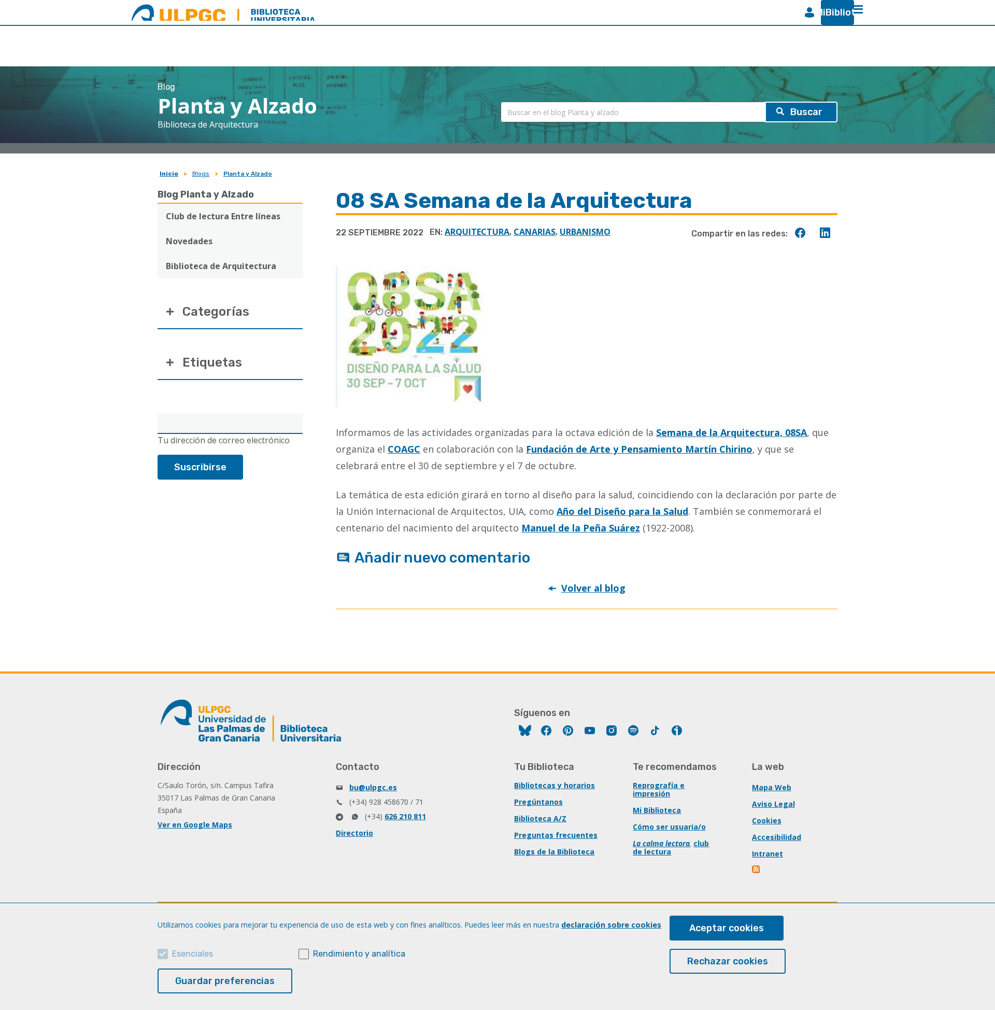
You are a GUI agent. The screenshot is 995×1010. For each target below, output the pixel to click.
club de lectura (671, 847)
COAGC (404, 449)
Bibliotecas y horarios (554, 785)
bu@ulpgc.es (373, 787)
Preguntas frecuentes (556, 835)
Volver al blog (593, 588)
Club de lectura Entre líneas (223, 216)
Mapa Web (771, 787)
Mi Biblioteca (657, 810)
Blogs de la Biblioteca (554, 852)
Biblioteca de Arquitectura (221, 266)
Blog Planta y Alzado (206, 194)
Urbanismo (585, 231)
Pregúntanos (538, 802)
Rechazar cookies (727, 961)
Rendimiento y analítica (359, 954)
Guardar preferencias (225, 981)
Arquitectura (477, 231)
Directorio (354, 833)
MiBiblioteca (833, 12)
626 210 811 (405, 816)
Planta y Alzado (247, 173)
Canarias (535, 231)
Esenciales (192, 954)
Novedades (189, 241)
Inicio (169, 173)
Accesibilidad (776, 837)
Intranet (767, 854)
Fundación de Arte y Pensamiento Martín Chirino (639, 449)
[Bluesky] (525, 732)
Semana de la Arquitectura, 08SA (731, 432)
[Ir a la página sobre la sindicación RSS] (756, 870)
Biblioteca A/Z (540, 818)
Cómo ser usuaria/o (669, 827)
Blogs (200, 173)
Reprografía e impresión (659, 789)
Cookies (766, 820)
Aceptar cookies (726, 928)
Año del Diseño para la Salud (622, 511)
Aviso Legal (773, 804)
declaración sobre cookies (611, 925)
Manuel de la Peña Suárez (580, 528)
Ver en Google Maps (195, 825)
